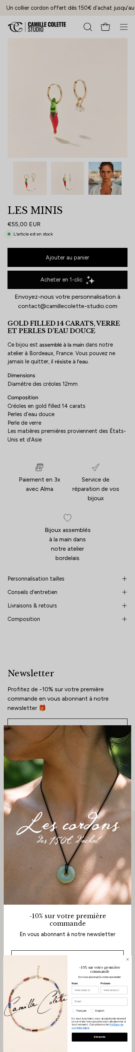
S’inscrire (100, 1037)
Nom (75, 983)
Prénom (105, 983)
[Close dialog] (127, 959)
